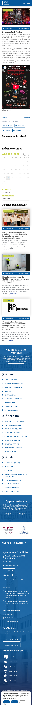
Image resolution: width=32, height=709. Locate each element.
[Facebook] (4, 579)
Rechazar (14, 701)
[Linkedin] (21, 579)
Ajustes (22, 701)
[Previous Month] (24, 154)
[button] (24, 3)
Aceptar (6, 701)
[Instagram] (9, 579)
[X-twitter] (13, 579)
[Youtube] (17, 579)
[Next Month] (28, 154)
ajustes (14, 698)
